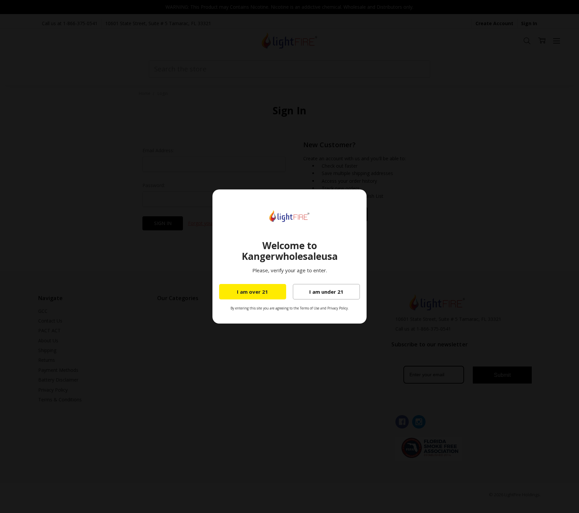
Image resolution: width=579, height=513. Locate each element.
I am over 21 (252, 291)
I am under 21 (326, 291)
